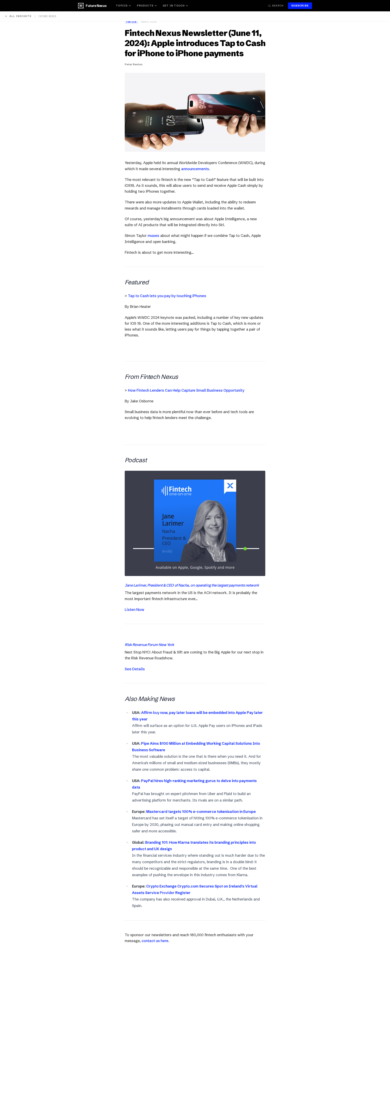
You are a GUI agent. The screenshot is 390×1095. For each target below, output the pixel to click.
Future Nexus (96, 6)
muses (153, 235)
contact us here (154, 940)
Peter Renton (133, 64)
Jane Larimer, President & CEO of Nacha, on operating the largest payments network (192, 585)
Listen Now (134, 609)
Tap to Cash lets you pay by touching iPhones (167, 295)
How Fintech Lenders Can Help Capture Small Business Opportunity (186, 390)
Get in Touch (174, 5)
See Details (135, 669)
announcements (195, 169)
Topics (122, 5)
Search (278, 5)
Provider (167, 892)
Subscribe (300, 5)
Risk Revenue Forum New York (149, 644)
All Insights (20, 16)
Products (145, 5)
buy (156, 712)
